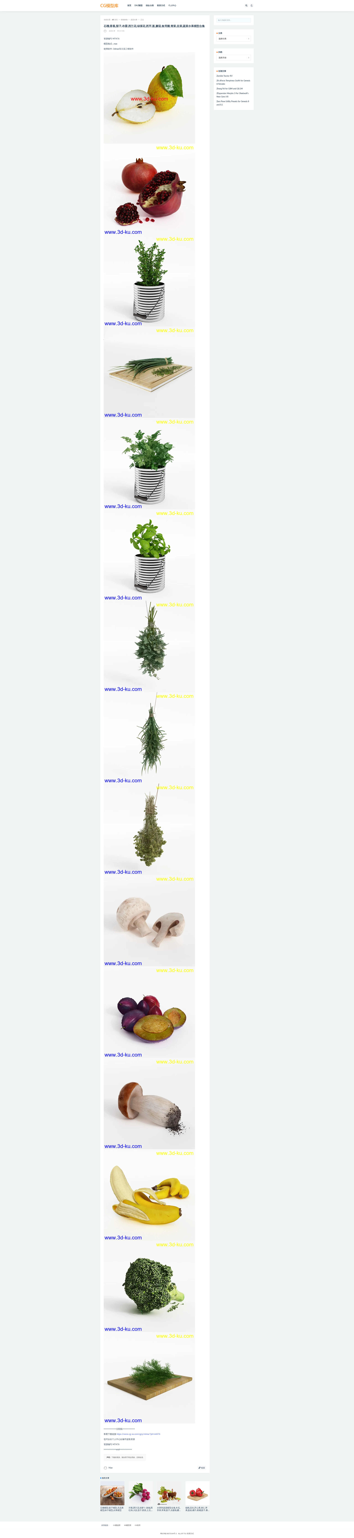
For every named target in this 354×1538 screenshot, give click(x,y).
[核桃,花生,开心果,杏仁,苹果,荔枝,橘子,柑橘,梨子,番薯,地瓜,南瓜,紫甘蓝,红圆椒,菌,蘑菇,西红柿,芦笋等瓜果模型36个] (197, 1493)
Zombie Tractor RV (225, 76)
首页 (129, 6)
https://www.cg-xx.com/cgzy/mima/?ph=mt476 (138, 1434)
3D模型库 (127, 1525)
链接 (203, 1468)
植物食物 (124, 19)
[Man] (105, 31)
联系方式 (161, 6)
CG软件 (137, 1525)
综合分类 (150, 6)
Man (111, 1468)
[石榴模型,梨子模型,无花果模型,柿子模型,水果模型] (112, 1493)
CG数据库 (116, 1525)
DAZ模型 (139, 6)
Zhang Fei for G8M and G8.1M (230, 89)
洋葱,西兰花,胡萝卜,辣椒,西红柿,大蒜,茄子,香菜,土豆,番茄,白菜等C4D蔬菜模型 (141, 1510)
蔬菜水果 (134, 19)
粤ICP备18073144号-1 (168, 1533)
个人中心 (172, 6)
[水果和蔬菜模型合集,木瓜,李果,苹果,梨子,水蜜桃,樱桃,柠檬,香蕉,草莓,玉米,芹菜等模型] (169, 1493)
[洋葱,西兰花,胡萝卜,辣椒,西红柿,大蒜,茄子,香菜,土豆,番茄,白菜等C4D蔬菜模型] (141, 1493)
